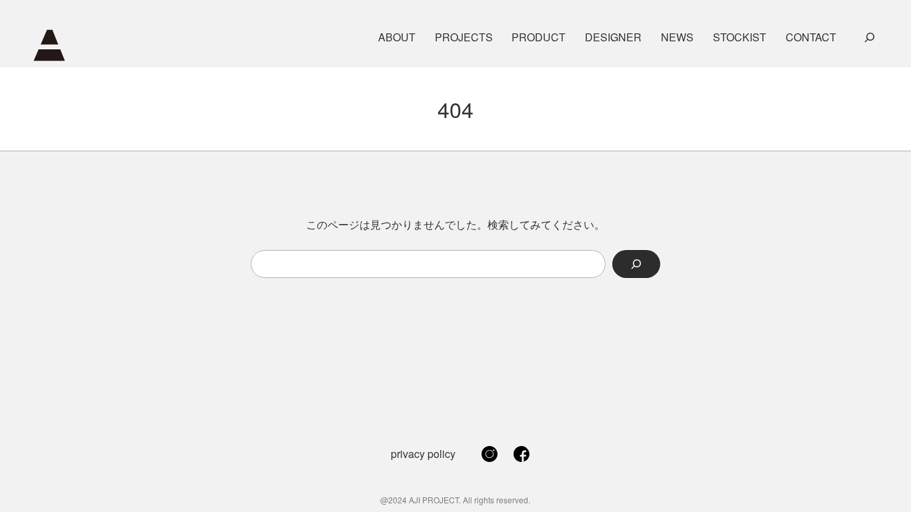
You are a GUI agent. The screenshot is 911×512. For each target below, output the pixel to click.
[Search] (636, 264)
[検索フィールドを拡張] (870, 37)
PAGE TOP (879, 485)
